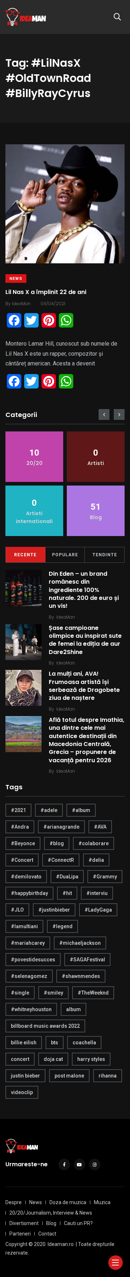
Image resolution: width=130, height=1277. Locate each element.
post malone (69, 1076)
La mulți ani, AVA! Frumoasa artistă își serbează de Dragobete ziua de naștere (84, 686)
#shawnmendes (81, 976)
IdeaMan (65, 617)
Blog (51, 1223)
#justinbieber (54, 910)
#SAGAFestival (87, 959)
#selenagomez (29, 976)
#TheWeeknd (93, 993)
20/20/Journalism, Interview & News (50, 1213)
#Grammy (105, 876)
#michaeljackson (80, 943)
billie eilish (23, 1042)
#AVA (100, 827)
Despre (13, 1202)
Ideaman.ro (61, 1244)
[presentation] (104, 414)
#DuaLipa (67, 876)
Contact (47, 1234)
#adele (48, 810)
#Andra (20, 827)
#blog (56, 843)
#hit (67, 893)
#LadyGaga (98, 910)
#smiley (53, 993)
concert (20, 1059)
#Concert (22, 860)
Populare (65, 554)
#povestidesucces (33, 959)
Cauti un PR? (78, 1223)
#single (20, 993)
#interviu (97, 893)
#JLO (17, 910)
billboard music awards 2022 (45, 1026)
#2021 (18, 810)
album (73, 1009)
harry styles (91, 1059)
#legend (62, 926)
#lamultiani (24, 926)
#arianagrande (61, 827)
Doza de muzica (67, 1202)
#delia (96, 860)
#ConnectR (61, 860)
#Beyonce (23, 843)
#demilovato (26, 876)
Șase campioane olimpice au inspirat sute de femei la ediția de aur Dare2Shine (85, 640)
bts (54, 1042)
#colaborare (93, 843)
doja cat (53, 1059)
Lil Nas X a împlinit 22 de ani (45, 292)
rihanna (108, 1076)
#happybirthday (29, 893)
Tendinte (104, 554)
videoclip (22, 1092)
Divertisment (24, 1223)
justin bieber (25, 1076)
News (15, 278)
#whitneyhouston (31, 1009)
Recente (25, 554)
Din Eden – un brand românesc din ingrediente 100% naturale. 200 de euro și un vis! (84, 590)
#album (81, 810)
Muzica (102, 1202)
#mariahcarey (28, 943)
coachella (84, 1042)
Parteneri (20, 1234)
